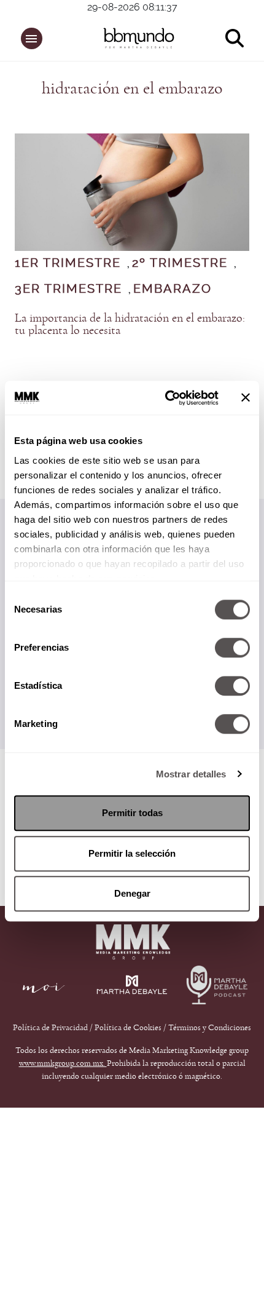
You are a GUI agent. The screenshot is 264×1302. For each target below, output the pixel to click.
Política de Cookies (128, 1027)
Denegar (132, 893)
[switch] (232, 647)
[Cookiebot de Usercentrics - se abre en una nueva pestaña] (166, 398)
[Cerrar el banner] (245, 398)
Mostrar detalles (191, 774)
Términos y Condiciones (209, 1027)
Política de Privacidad (51, 1027)
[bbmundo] (139, 38)
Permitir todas (132, 813)
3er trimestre (68, 289)
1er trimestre (68, 263)
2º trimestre (180, 263)
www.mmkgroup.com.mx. (63, 1063)
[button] (31, 38)
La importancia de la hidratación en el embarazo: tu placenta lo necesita (130, 324)
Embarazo (172, 289)
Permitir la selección (132, 853)
